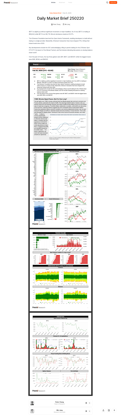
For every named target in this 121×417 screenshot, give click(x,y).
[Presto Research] (11, 2)
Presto (70, 2)
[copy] (103, 410)
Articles (53, 2)
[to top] (114, 410)
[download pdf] (108, 410)
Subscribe (113, 2)
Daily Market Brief (55, 13)
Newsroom (62, 2)
